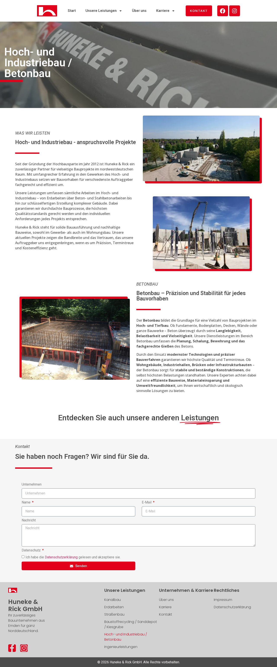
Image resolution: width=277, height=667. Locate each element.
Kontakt (165, 614)
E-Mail (147, 502)
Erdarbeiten (114, 607)
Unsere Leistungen (101, 11)
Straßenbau (114, 614)
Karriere (162, 11)
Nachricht (29, 520)
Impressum (223, 599)
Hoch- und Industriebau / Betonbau (125, 637)
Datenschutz (32, 550)
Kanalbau (112, 599)
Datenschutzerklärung (61, 557)
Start (72, 11)
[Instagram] (234, 10)
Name (26, 502)
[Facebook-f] (12, 648)
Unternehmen (32, 484)
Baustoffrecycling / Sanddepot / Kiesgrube (130, 624)
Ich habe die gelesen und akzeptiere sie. (73, 557)
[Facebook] (222, 10)
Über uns (139, 11)
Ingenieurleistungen (120, 646)
